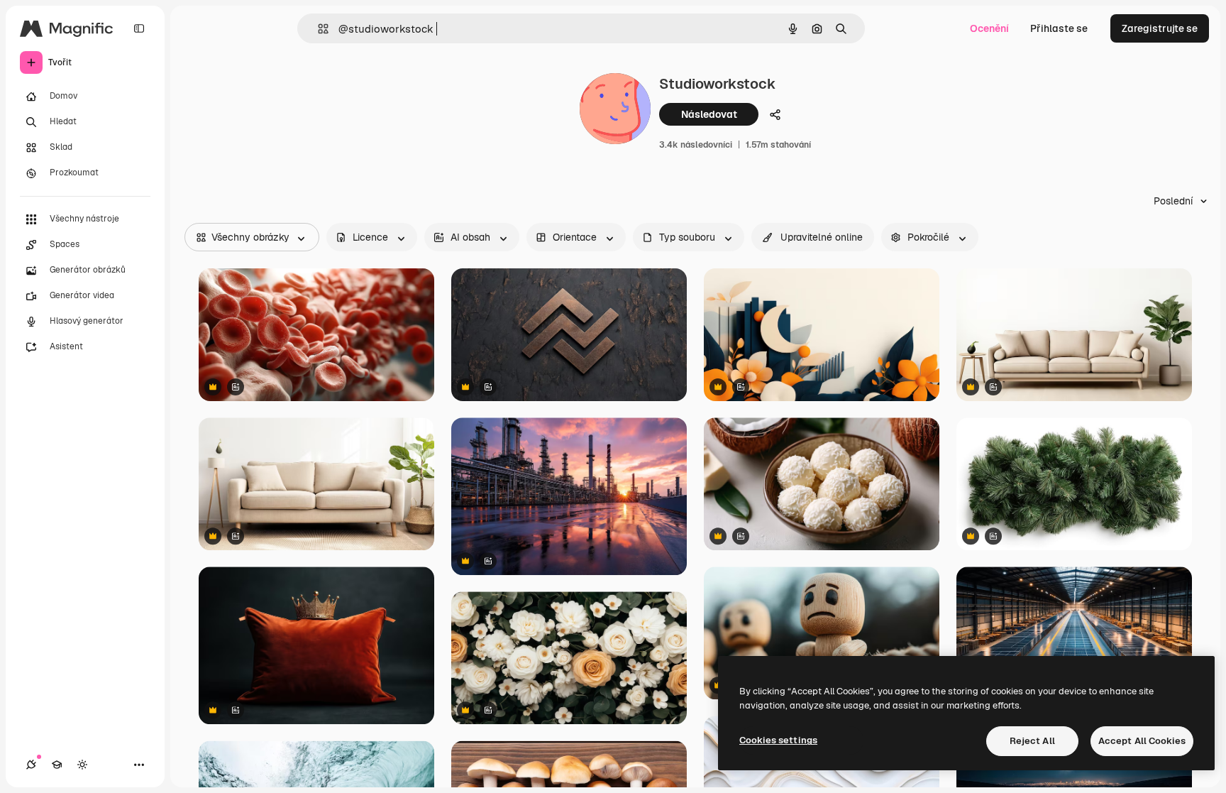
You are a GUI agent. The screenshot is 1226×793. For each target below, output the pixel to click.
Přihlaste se (1059, 28)
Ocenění (989, 28)
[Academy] (56, 764)
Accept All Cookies (1142, 741)
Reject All (1032, 741)
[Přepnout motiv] (82, 764)
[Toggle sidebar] (139, 28)
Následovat (709, 114)
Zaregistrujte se (1160, 28)
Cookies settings (778, 740)
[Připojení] (31, 764)
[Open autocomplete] (317, 28)
